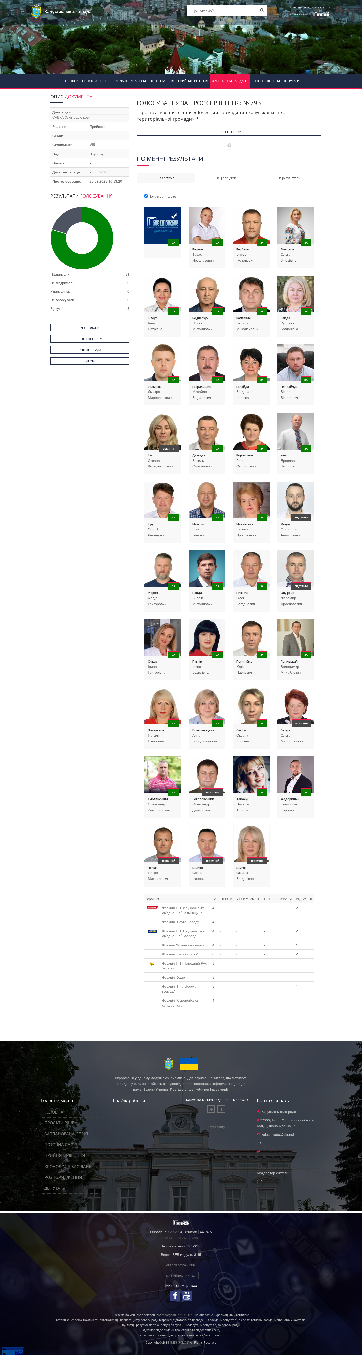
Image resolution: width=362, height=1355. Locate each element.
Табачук (242, 799)
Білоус (152, 318)
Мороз (153, 593)
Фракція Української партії (183, 944)
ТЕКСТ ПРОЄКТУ (229, 132)
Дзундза (198, 455)
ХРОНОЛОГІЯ (90, 328)
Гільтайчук (289, 387)
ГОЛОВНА (71, 81)
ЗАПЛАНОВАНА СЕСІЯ (130, 81)
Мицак (286, 524)
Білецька (287, 249)
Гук (150, 455)
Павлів (197, 661)
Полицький (289, 661)
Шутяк (241, 868)
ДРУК (90, 361)
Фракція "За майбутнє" (180, 953)
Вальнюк (154, 387)
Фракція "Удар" (174, 977)
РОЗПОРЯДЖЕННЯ (266, 81)
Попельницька (203, 730)
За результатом (289, 178)
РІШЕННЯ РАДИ (90, 350)
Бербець (242, 249)
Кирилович (244, 455)
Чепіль (153, 868)
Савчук (241, 730)
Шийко (197, 868)
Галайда (242, 387)
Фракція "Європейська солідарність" (180, 1003)
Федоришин (290, 799)
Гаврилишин (201, 387)
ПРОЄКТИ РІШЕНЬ (96, 81)
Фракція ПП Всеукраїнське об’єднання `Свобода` (183, 933)
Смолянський (158, 799)
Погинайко (244, 661)
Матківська (244, 524)
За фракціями (226, 178)
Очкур (152, 661)
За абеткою (165, 178)
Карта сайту (216, 1127)
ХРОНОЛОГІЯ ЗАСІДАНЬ (230, 81)
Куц (150, 524)
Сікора (285, 730)
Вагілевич (243, 318)
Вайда (285, 318)
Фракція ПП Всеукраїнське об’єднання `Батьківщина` (183, 910)
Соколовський (203, 799)
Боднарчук (200, 318)
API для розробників (180, 1265)
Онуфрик (287, 593)
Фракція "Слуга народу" (181, 921)
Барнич (197, 249)
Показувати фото (162, 196)
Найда (197, 593)
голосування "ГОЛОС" (177, 1315)
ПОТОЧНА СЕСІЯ (162, 81)
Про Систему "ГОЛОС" (180, 1275)
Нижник (242, 593)
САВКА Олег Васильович (72, 117)
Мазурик (198, 524)
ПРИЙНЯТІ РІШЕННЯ (193, 81)
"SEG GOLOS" (179, 1342)
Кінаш (285, 455)
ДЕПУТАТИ (291, 81)
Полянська (156, 730)
